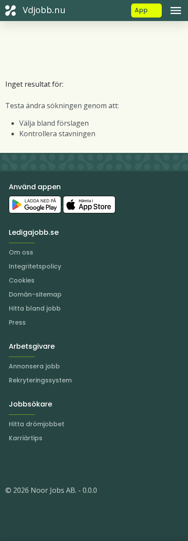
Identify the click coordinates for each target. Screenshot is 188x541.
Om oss (21, 252)
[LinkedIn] (30, 464)
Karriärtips (25, 438)
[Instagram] (12, 464)
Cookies (22, 280)
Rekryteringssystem (40, 380)
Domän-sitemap (35, 294)
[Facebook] (47, 464)
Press (17, 322)
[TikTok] (65, 464)
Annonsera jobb (34, 366)
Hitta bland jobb (35, 308)
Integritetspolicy (35, 266)
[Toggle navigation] (176, 11)
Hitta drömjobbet (36, 424)
